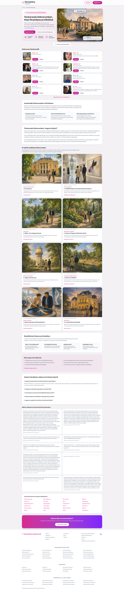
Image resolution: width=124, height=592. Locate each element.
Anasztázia (75, 64)
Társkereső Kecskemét (88, 552)
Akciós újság (65, 571)
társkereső (24, 567)
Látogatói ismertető (69, 239)
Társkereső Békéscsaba (88, 554)
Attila (33, 75)
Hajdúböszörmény (28, 503)
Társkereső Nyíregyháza (68, 552)
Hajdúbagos (85, 501)
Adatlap (41, 59)
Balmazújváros (47, 499)
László (74, 75)
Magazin (65, 537)
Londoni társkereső (46, 571)
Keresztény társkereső (68, 567)
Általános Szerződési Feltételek (88, 533)
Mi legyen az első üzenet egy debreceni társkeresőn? (38, 389)
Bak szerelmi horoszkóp (47, 584)
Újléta (64, 510)
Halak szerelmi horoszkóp (88, 584)
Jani (74, 86)
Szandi (74, 52)
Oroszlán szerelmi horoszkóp (28, 582)
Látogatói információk (69, 283)
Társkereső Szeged (87, 550)
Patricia (34, 64)
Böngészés (47, 535)
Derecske (45, 501)
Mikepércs (84, 505)
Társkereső (44, 567)
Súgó (64, 535)
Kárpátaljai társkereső (67, 569)
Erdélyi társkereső (87, 567)
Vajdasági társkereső (87, 569)
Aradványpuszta (28, 499)
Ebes (64, 501)
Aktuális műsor (67, 328)
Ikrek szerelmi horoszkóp (68, 580)
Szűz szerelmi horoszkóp (47, 582)
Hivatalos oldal (27, 194)
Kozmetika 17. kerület (87, 571)
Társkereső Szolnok (46, 554)
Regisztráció (97, 2)
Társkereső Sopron (26, 557)
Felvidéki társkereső (46, 569)
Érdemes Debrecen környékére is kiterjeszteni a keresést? (39, 396)
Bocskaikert (66, 499)
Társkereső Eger (45, 556)
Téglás (25, 510)
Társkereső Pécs (25, 552)
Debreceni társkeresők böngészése (45, 32)
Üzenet (35, 59)
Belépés (88, 2)
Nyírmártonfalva (67, 508)
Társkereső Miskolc (67, 550)
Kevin (33, 86)
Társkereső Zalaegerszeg (88, 556)
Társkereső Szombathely (68, 554)
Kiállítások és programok (70, 194)
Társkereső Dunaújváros (68, 557)
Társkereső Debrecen (47, 550)
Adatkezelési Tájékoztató (86, 535)
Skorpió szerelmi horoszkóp (89, 582)
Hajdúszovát (27, 505)
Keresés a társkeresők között (62, 44)
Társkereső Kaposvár (67, 556)
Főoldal (23, 7)
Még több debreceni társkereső (62, 97)
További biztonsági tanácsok (31, 368)
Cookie (82, 539)
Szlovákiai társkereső (26, 571)
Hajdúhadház (46, 503)
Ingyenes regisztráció (50, 537)
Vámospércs (85, 510)
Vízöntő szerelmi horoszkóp (68, 584)
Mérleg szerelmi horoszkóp (68, 582)
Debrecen (26, 501)
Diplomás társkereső (26, 569)
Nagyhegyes (46, 508)
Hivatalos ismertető (28, 239)
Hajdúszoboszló (86, 503)
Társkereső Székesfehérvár (28, 554)
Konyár (64, 505)
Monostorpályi (27, 508)
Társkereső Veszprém (26, 556)
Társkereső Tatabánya (47, 557)
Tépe (44, 510)
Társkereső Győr (45, 552)
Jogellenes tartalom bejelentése (88, 540)
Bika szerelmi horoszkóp (47, 580)
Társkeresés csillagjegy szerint (62, 577)
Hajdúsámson (66, 503)
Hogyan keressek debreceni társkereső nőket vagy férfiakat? (40, 381)
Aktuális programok (28, 328)
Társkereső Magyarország (88, 557)
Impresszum (66, 533)
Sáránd (84, 508)
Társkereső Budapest (26, 550)
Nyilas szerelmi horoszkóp (27, 584)
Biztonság (83, 537)
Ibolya (33, 52)
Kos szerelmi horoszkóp (27, 580)
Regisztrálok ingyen (29, 32)
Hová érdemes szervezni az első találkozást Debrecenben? (39, 392)
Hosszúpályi (46, 505)
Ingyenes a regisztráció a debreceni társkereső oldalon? (39, 400)
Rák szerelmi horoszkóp (88, 580)
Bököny (84, 499)
